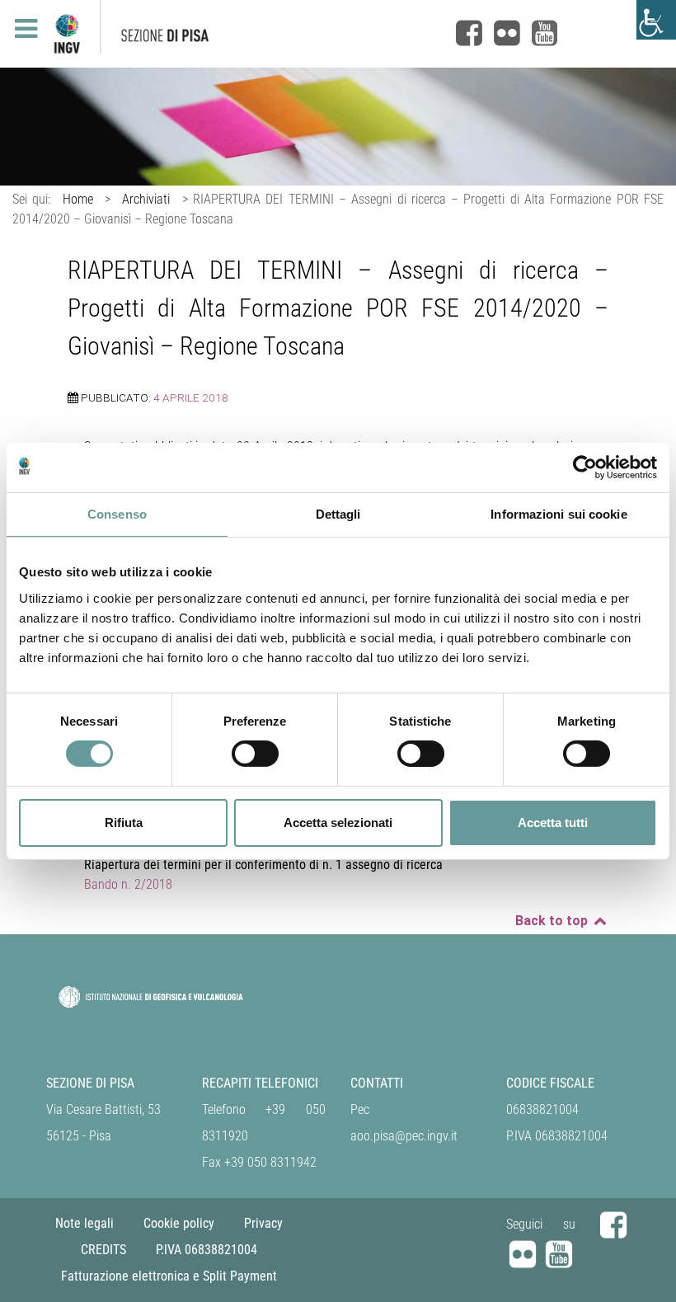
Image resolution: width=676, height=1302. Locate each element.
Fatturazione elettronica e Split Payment (169, 1276)
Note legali (84, 1223)
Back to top (553, 920)
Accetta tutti (553, 823)
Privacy (263, 1223)
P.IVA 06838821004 (206, 1249)
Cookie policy (178, 1223)
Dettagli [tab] (338, 513)
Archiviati (146, 199)
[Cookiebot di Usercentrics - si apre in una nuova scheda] (585, 466)
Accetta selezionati (338, 823)
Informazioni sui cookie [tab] (559, 513)
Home (78, 199)
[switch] (255, 753)
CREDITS (103, 1249)
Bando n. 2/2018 (128, 884)
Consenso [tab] (117, 513)
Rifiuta (124, 823)
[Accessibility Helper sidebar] (656, 20)
